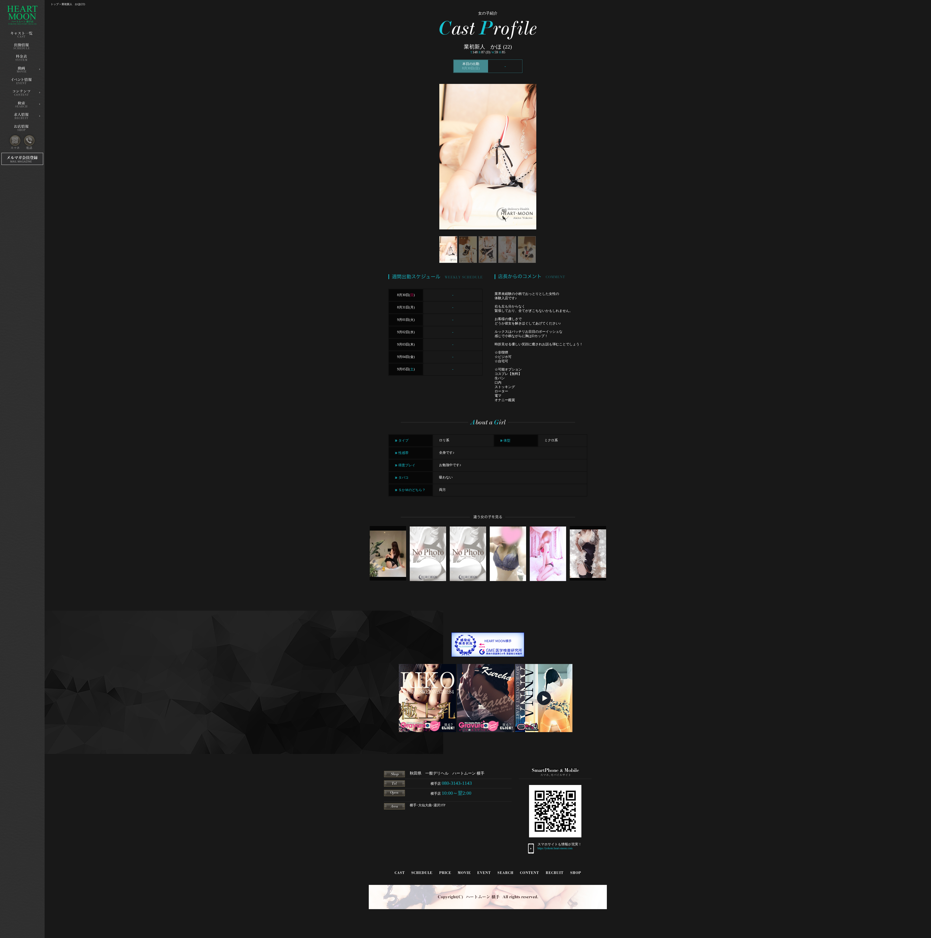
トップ (55, 4)
